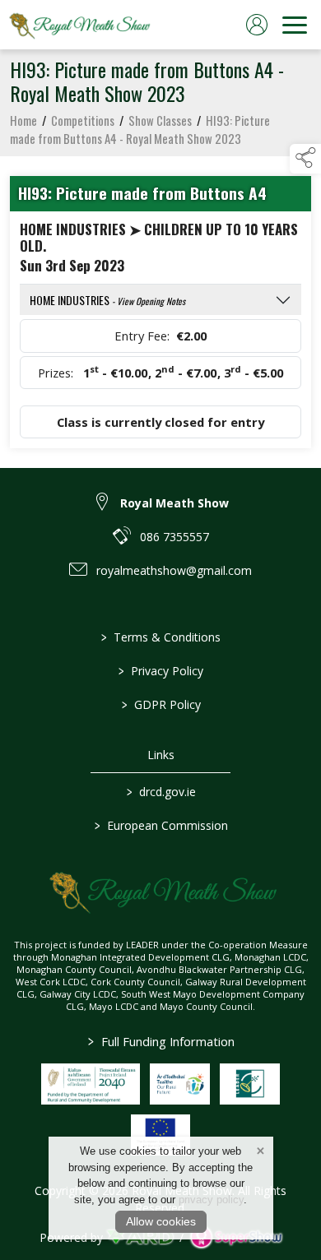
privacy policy (211, 1199)
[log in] (257, 25)
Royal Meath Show (174, 503)
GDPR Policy (160, 704)
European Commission (160, 825)
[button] (305, 159)
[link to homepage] (78, 24)
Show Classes (160, 120)
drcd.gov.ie (160, 791)
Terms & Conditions (161, 637)
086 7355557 (174, 536)
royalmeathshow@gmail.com (174, 570)
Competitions (82, 120)
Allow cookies (161, 1221)
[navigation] (294, 24)
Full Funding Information (160, 1041)
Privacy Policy (161, 670)
